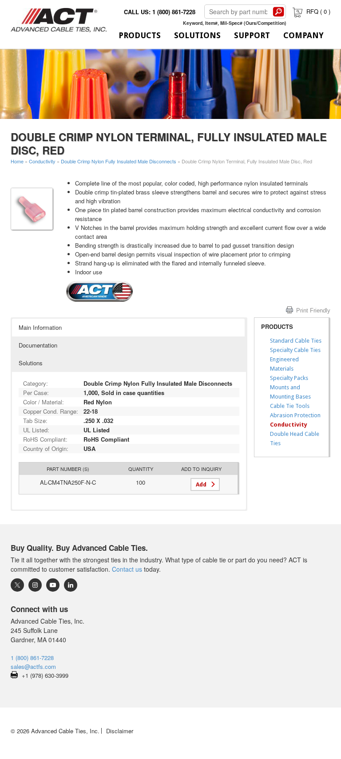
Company (303, 35)
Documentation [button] (38, 345)
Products (140, 35)
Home (17, 161)
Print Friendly (313, 310)
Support (252, 35)
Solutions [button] (31, 363)
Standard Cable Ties (295, 340)
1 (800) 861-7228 (32, 657)
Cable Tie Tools (289, 406)
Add (201, 484)
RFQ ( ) (318, 11)
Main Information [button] (40, 327)
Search (278, 11)
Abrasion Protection (295, 415)
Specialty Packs (289, 378)
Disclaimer (119, 731)
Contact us (127, 569)
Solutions (197, 35)
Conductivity (42, 161)
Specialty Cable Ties (295, 350)
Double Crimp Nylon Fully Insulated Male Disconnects (118, 161)
